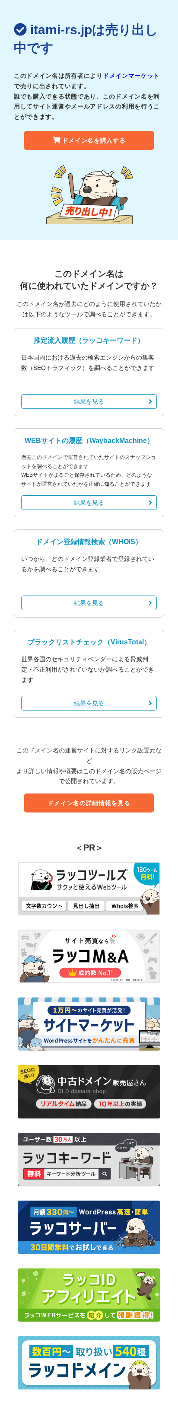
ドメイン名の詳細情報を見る (89, 803)
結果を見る (89, 401)
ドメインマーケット (131, 75)
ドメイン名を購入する (94, 140)
